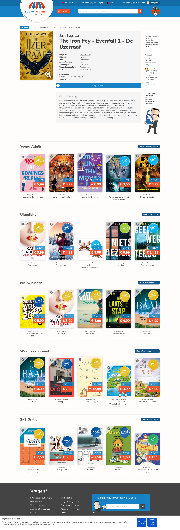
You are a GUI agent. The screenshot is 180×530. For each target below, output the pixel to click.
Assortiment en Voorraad (40, 509)
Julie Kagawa (69, 36)
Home (33, 27)
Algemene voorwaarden (70, 509)
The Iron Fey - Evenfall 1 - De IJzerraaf (68, 27)
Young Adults (44, 27)
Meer (148, 146)
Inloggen (154, 3)
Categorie (63, 11)
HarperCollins (85, 55)
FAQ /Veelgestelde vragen (41, 498)
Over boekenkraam (38, 502)
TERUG (25, 27)
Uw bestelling (66, 498)
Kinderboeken (64, 77)
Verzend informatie (38, 505)
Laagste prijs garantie (69, 502)
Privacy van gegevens (70, 505)
